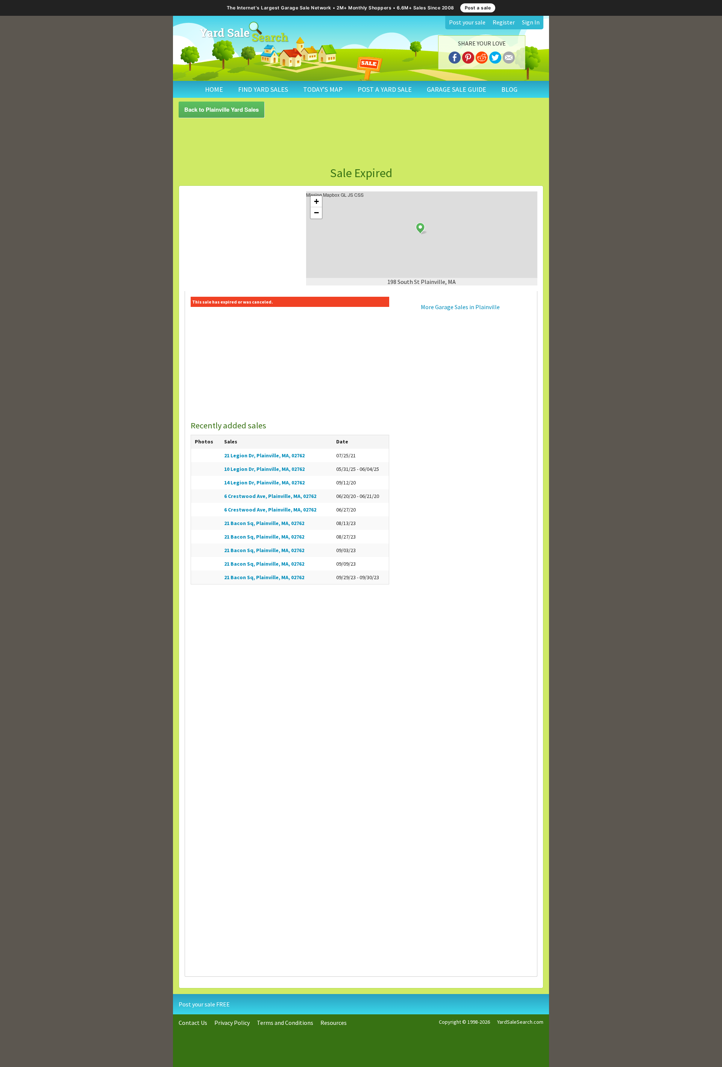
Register (504, 22)
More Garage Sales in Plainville (460, 307)
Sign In (531, 22)
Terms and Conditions (285, 1022)
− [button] (316, 212)
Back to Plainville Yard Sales (221, 109)
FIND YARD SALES (263, 89)
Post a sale (478, 8)
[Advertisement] (361, 142)
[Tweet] (495, 56)
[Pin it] (468, 56)
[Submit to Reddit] (482, 56)
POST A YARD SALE (385, 89)
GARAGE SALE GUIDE (456, 89)
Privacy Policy (232, 1022)
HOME (214, 89)
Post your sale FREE (204, 1004)
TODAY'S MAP (323, 89)
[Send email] (509, 56)
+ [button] (316, 201)
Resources (333, 1022)
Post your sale (467, 22)
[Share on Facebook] (455, 56)
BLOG (509, 89)
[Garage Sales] (244, 32)
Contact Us (193, 1022)
